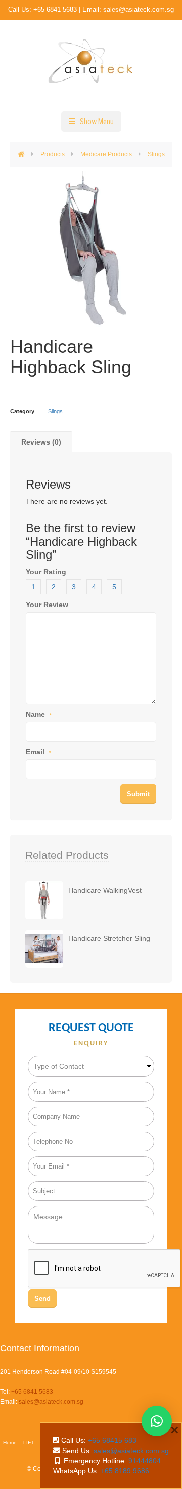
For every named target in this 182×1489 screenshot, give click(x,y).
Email (38, 752)
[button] (157, 1421)
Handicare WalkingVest (105, 890)
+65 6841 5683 (55, 9)
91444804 (144, 1461)
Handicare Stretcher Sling (109, 938)
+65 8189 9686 (125, 1471)
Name (39, 714)
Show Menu (97, 121)
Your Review (47, 604)
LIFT (28, 1442)
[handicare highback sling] (91, 249)
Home (10, 1442)
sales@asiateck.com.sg (138, 9)
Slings (55, 411)
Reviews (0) (41, 442)
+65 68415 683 (112, 1440)
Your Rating (46, 572)
